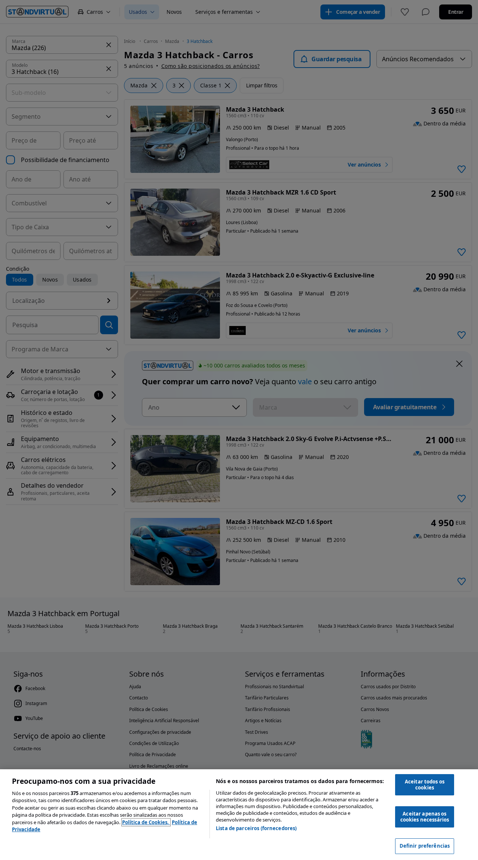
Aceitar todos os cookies (424, 784)
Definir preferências (425, 845)
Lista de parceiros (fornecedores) (256, 828)
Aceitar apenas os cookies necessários (424, 816)
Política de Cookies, (146, 822)
